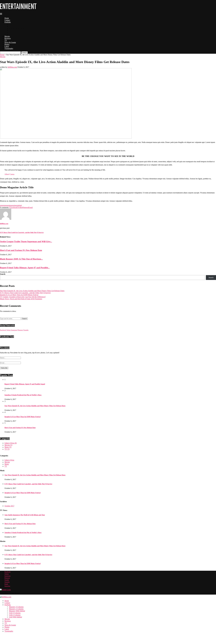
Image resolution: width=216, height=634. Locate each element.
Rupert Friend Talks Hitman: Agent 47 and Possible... (25, 267)
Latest (6, 46)
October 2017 (9, 506)
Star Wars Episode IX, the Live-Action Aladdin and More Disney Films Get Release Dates (32, 291)
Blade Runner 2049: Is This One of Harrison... (21, 259)
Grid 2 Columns (14, 32)
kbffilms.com (12, 67)
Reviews (7, 38)
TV (5, 40)
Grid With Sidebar (15, 34)
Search (24, 52)
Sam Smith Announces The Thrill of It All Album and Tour (24, 515)
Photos (6, 44)
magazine (13, 205)
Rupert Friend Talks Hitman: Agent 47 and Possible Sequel (24, 384)
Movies (7, 36)
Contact (7, 20)
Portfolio (7, 22)
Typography (8, 48)
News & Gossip (10, 42)
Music (7, 447)
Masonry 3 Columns (16, 24)
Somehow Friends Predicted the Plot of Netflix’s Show (23, 395)
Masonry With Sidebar (17, 28)
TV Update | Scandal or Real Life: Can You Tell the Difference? (23, 297)
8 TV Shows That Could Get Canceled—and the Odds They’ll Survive (25, 293)
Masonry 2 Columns (16, 26)
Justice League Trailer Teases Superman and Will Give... (26, 241)
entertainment (5, 205)
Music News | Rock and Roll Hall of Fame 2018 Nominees (21, 299)
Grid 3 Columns (14, 30)
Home (6, 18)
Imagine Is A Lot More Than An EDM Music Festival (19, 295)
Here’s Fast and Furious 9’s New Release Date (21, 250)
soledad (19, 205)
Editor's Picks (10, 443)
